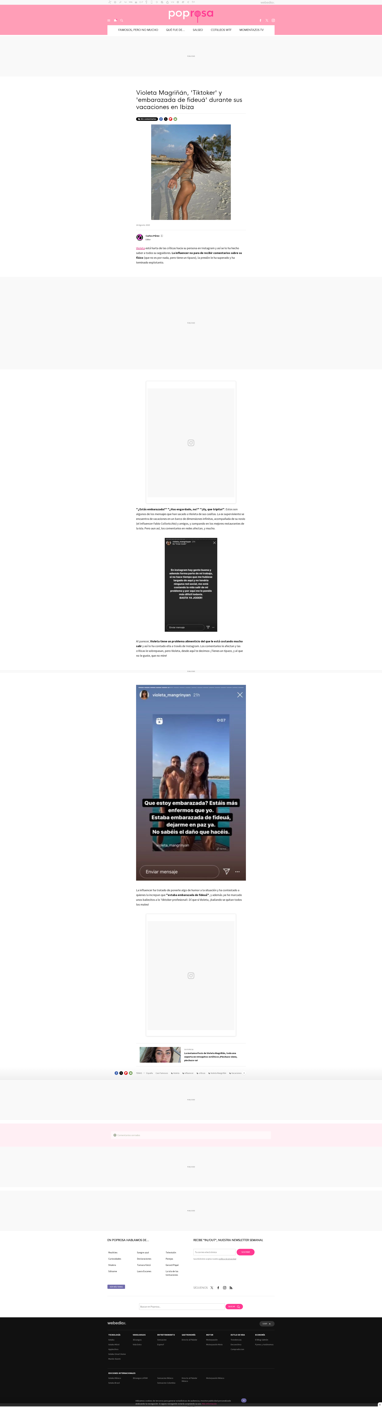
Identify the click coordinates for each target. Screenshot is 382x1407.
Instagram (273, 20)
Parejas (169, 1258)
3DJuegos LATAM (140, 1378)
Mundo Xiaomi (114, 1358)
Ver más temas (116, 1287)
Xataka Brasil (114, 1382)
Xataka (111, 1339)
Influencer (189, 1073)
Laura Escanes (144, 1271)
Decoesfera (236, 1344)
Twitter (266, 20)
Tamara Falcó (144, 1264)
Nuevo (115, 20)
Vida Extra (137, 1344)
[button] (154, 236)
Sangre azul (143, 1252)
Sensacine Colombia (166, 1382)
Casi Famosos (162, 1073)
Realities (112, 1252)
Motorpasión (212, 1339)
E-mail (175, 119)
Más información (209, 1403)
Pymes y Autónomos (264, 1344)
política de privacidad (227, 1259)
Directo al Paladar (189, 1339)
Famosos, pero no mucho (138, 30)
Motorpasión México (215, 1378)
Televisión (171, 1252)
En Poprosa (188, 1049)
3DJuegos (137, 1339)
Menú (108, 20)
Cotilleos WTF (221, 30)
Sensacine (162, 1339)
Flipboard (170, 119)
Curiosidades (114, 1258)
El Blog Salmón (261, 1339)
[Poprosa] (191, 15)
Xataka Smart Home (117, 1354)
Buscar (121, 20)
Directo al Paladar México (189, 1379)
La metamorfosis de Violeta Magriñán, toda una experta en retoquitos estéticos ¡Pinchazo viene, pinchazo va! (210, 1057)
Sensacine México (165, 1378)
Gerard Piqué (172, 1264)
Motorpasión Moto (214, 1344)
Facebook (260, 20)
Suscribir (245, 1252)
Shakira (112, 1264)
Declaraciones (144, 1258)
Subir (264, 1323)
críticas (202, 1073)
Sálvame (112, 1271)
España (149, 1073)
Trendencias (236, 1339)
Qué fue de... (175, 30)
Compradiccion (237, 1349)
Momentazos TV (251, 30)
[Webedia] (116, 1323)
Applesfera (113, 1349)
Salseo (198, 30)
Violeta (140, 248)
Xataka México (114, 1378)
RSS (231, 1287)
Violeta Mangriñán (218, 1073)
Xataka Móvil (113, 1344)
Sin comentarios (148, 119)
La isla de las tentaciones (172, 1273)
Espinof (160, 1344)
